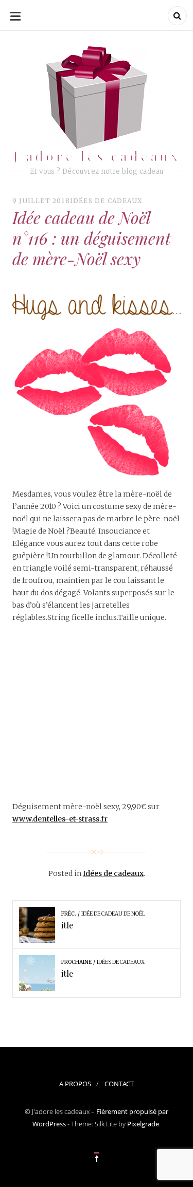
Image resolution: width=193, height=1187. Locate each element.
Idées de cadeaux (106, 201)
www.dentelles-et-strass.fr (60, 819)
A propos (75, 1083)
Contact (119, 1083)
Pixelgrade (143, 1123)
